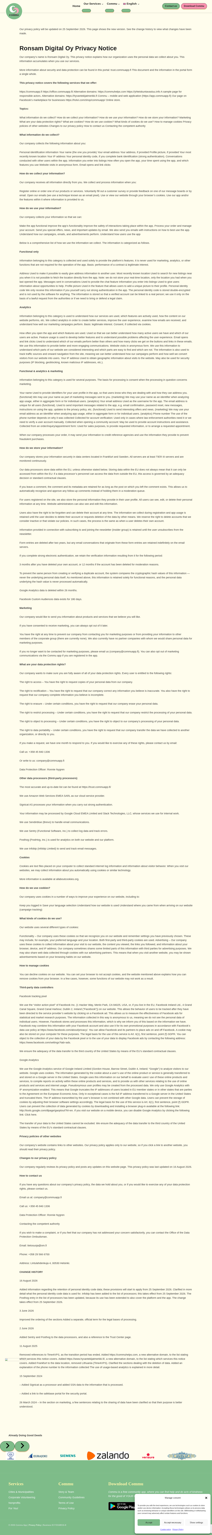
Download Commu (194, 6)
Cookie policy (165, 1529)
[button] (206, 1497)
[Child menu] (126, 10)
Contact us (171, 6)
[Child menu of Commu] (109, 10)
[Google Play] (122, 1506)
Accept (149, 1522)
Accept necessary (172, 1522)
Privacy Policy (177, 1529)
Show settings (196, 1522)
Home (76, 6)
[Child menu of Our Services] (86, 10)
